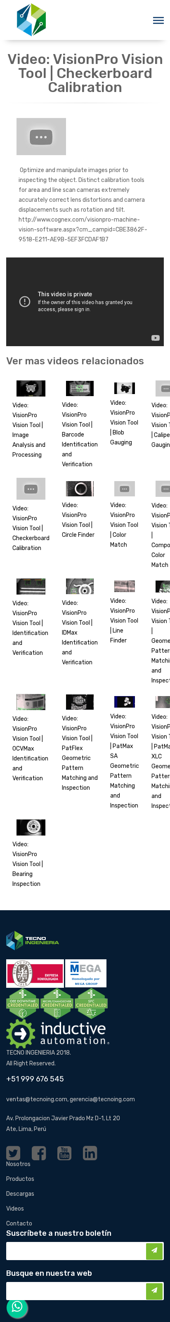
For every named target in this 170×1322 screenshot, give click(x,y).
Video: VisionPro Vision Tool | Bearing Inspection (27, 864)
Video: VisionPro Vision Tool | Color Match (124, 525)
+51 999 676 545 (35, 1079)
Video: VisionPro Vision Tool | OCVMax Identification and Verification (30, 748)
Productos (20, 1179)
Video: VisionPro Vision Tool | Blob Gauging (124, 422)
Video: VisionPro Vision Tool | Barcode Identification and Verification (80, 434)
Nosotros (18, 1164)
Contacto (19, 1223)
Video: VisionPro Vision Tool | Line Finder (124, 620)
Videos (15, 1208)
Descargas (20, 1193)
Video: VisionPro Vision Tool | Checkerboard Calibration (31, 528)
